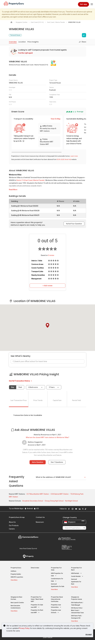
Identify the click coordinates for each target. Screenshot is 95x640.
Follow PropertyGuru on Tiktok (85, 509)
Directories (35, 568)
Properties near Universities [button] (56, 606)
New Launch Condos (17, 602)
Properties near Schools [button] (56, 611)
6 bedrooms (33, 387)
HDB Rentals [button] (75, 573)
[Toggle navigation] (91, 4)
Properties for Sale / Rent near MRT (37, 599)
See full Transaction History (19, 381)
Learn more (74, 156)
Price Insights (33, 42)
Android (30, 508)
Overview (13, 42)
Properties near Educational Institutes (57, 599)
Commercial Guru (28, 537)
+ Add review (47, 286)
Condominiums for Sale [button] (57, 580)
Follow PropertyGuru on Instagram (72, 508)
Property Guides (16, 574)
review (51, 255)
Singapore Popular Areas (76, 598)
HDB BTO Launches (17, 577)
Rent (20, 387)
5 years (52, 387)
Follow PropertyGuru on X (82, 509)
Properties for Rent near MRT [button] (37, 611)
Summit (28, 548)
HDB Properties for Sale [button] (57, 575)
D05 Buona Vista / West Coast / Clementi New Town (77, 610)
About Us (12, 522)
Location (22, 42)
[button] (47, 325)
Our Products (14, 525)
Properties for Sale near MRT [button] (37, 606)
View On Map (55, 119)
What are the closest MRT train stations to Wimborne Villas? (47, 437)
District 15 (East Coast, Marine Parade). (30, 180)
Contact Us (40, 517)
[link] (47, 51)
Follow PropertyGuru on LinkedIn (79, 508)
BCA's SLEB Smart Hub (64, 159)
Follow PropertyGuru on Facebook (68, 508)
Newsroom (40, 522)
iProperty (28, 556)
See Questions (57, 462)
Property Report (67, 547)
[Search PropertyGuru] (84, 528)
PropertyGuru (16, 568)
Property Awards (67, 538)
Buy (12, 387)
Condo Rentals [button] (76, 576)
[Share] (84, 35)
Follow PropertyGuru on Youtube (75, 508)
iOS (37, 508)
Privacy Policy (24, 628)
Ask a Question (37, 462)
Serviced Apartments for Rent (76, 581)
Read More (13, 189)
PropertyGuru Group (17, 517)
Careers (12, 529)
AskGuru (13, 571)
